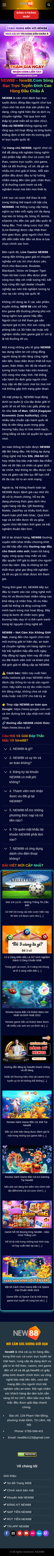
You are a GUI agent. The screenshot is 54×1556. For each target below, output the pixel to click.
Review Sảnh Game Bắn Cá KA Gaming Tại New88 (27, 1179)
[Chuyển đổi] (5, 749)
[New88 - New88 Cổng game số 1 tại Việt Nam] (27, 5)
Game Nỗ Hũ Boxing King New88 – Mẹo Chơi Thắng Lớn (27, 1234)
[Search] (49, 5)
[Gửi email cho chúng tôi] (13, 1533)
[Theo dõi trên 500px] (39, 1533)
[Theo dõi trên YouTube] (26, 1533)
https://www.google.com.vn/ (32, 709)
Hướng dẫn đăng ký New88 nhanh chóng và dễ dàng (27, 1069)
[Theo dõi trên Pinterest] (20, 1533)
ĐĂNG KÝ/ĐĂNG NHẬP (26, 14)
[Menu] (4, 5)
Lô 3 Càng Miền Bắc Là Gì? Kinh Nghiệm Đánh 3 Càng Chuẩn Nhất (27, 959)
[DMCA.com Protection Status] (27, 1454)
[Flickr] (33, 1533)
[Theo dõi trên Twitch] (46, 1533)
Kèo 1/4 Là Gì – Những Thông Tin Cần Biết (27, 904)
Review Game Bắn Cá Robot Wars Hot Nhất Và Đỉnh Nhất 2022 (27, 1014)
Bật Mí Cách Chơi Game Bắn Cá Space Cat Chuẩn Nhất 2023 (27, 1289)
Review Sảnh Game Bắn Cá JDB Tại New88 (27, 1124)
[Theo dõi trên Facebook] (7, 1533)
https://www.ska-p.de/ (16, 727)
